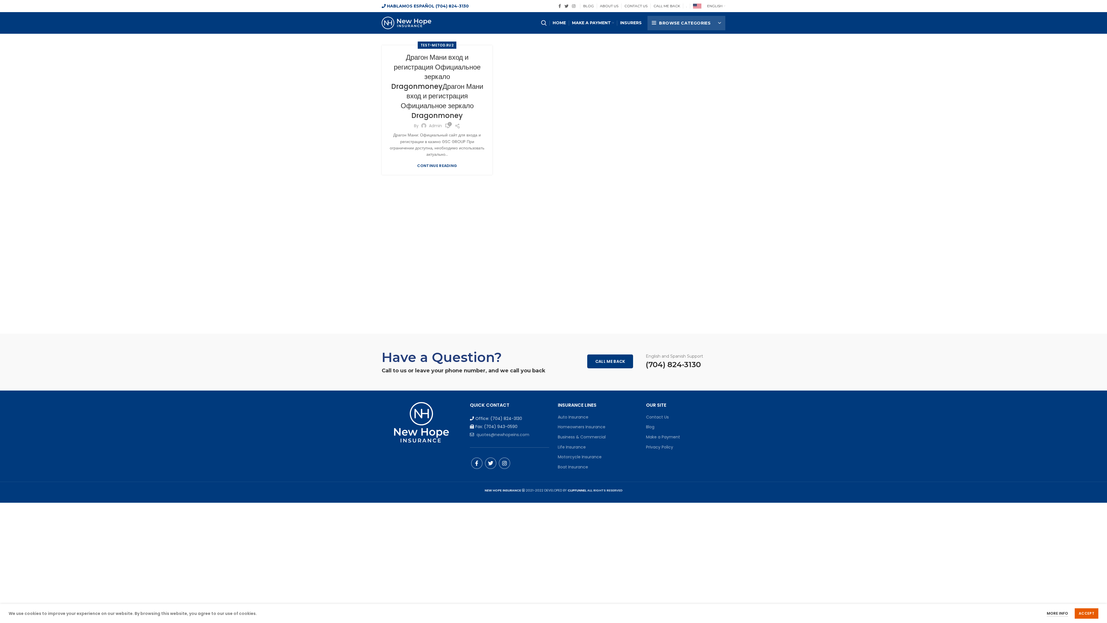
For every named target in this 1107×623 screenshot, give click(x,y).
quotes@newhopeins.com (503, 435)
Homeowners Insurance (581, 427)
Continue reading (437, 166)
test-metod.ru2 (437, 45)
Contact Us (657, 417)
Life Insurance (572, 447)
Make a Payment (663, 437)
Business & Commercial (582, 437)
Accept (1086, 613)
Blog (650, 427)
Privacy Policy (659, 447)
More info (1057, 613)
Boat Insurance (573, 467)
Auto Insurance (573, 417)
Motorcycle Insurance (580, 457)
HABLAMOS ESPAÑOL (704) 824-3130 (427, 6)
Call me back (610, 361)
